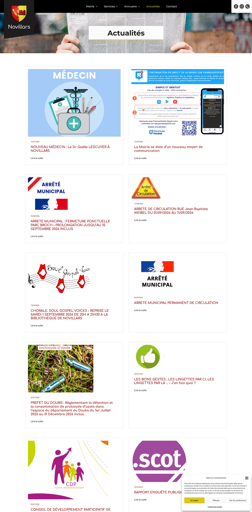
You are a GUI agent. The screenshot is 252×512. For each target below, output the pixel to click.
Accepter (194, 500)
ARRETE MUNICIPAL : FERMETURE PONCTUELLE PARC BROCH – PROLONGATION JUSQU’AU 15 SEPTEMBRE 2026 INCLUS (70, 225)
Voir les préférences (237, 500)
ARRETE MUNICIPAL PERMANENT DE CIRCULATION (176, 303)
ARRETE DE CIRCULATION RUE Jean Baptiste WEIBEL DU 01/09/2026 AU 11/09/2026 (171, 211)
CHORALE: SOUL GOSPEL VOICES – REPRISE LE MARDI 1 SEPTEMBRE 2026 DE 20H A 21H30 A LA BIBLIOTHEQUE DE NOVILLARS (70, 314)
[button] (246, 478)
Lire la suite (37, 158)
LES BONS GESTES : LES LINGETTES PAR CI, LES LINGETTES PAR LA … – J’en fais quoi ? (174, 381)
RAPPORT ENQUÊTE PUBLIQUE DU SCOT (168, 492)
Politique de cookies (215, 507)
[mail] (242, 6)
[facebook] (236, 6)
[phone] (247, 6)
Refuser (216, 500)
